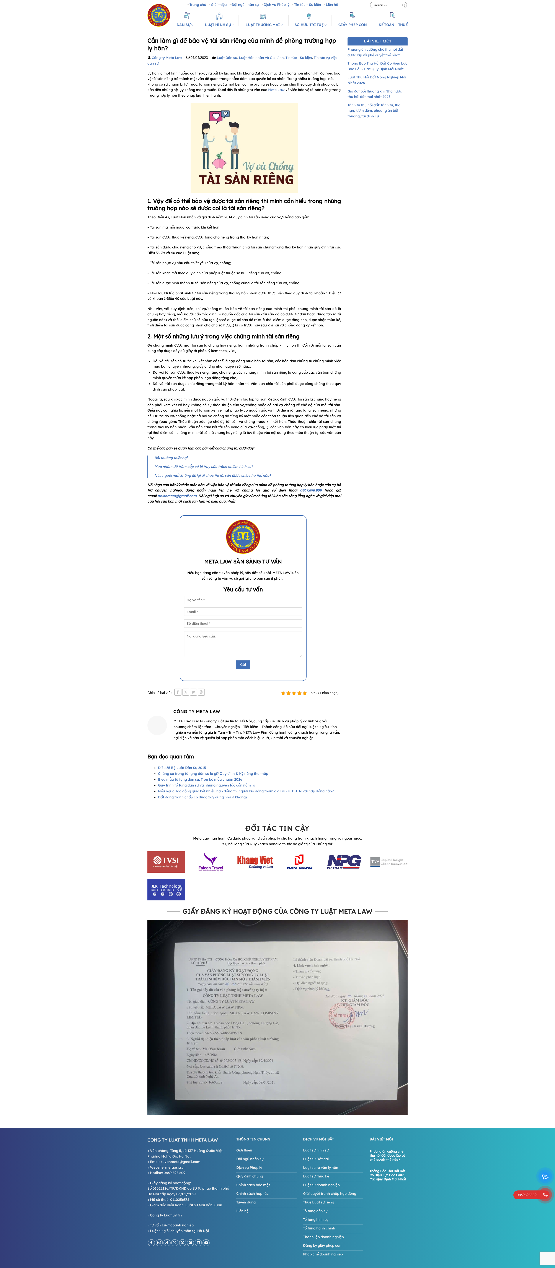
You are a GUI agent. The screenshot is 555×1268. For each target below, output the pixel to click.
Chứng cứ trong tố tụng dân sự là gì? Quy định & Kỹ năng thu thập (213, 773)
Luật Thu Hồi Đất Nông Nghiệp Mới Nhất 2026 (377, 80)
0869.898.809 (312, 490)
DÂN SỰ (184, 25)
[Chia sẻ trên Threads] (201, 692)
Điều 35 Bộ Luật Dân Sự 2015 (182, 767)
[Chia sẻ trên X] (185, 692)
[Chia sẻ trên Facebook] (177, 692)
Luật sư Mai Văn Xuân (203, 1205)
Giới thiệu (219, 4)
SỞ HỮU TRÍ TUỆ (309, 25)
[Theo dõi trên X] (174, 1242)
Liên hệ (332, 4)
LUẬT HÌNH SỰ (218, 25)
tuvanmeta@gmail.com (177, 496)
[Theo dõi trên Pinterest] (190, 1242)
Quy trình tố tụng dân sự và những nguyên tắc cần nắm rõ (206, 785)
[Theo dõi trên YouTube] (206, 1242)
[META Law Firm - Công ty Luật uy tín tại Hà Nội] (158, 15)
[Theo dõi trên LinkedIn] (198, 1242)
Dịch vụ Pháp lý (276, 4)
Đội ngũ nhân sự (245, 4)
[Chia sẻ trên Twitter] (193, 692)
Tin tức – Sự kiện (307, 4)
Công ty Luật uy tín (166, 1215)
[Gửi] (403, 5)
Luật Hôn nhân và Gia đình (261, 57)
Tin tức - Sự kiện (299, 57)
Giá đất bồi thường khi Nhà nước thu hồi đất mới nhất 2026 (375, 94)
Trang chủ (197, 4)
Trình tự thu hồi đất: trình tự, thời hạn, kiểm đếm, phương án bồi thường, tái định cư (374, 110)
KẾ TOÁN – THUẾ (393, 25)
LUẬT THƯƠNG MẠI (263, 25)
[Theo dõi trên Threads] (182, 1242)
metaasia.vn (175, 1167)
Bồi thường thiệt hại (170, 458)
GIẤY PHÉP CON (352, 25)
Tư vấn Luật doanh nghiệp (172, 1225)
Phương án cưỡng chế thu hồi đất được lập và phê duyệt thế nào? (375, 52)
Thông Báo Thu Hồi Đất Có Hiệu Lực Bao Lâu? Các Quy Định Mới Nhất (377, 66)
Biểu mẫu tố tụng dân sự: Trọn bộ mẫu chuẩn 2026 (200, 779)
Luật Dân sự (227, 57)
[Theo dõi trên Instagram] (159, 1242)
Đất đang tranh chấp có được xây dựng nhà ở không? (202, 797)
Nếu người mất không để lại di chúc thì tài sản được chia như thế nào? (212, 475)
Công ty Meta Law (167, 57)
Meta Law (276, 90)
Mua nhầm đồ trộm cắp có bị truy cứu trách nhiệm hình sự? (203, 466)
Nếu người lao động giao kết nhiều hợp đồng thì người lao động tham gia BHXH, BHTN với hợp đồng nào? (246, 791)
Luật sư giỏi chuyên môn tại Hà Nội (179, 1231)
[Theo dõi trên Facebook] (151, 1242)
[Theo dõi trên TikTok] (167, 1242)
